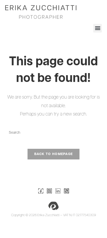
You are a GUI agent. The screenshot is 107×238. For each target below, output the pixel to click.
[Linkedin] (58, 191)
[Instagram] (49, 191)
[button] (97, 28)
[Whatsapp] (66, 191)
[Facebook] (40, 191)
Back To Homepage (53, 154)
